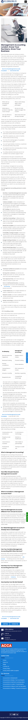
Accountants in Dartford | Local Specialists (14, 682)
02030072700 (8, 635)
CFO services (7, 286)
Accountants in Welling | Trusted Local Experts (14, 688)
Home (4, 660)
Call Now (5, 624)
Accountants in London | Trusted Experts (13, 684)
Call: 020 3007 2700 (14, 70)
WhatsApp (27, 518)
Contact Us (15, 624)
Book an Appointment (27, 358)
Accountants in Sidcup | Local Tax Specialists (14, 686)
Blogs (4, 664)
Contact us (13, 577)
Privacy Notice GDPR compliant (11, 670)
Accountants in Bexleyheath (10, 678)
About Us (5, 662)
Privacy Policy (6, 668)
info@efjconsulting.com (10, 639)
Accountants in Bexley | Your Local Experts (13, 680)
